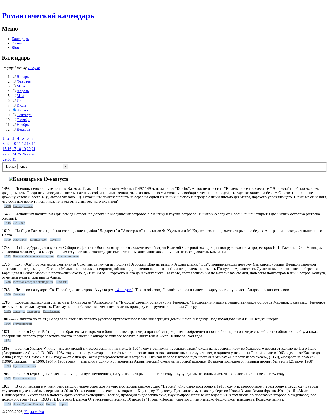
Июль (21, 105)
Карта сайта (34, 412)
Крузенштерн (22, 323)
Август (34, 68)
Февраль (24, 81)
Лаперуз (19, 311)
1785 (7, 311)
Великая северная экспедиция (33, 282)
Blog (15, 47)
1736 (7, 282)
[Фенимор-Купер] (11, 179)
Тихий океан (51, 311)
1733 (7, 256)
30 (9, 159)
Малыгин (62, 282)
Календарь (20, 39)
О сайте (18, 43)
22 (5, 154)
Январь (23, 76)
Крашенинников (68, 256)
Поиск (11, 166)
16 (9, 149)
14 (33, 143)
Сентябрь (24, 115)
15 (5, 149)
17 (14, 149)
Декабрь (23, 129)
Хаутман (55, 239)
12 (24, 143)
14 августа (123, 290)
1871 (7, 340)
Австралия (20, 239)
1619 (7, 239)
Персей (63, 404)
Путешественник (24, 366)
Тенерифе (33, 311)
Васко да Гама (23, 206)
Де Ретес (19, 223)
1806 (7, 323)
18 (19, 149)
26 (24, 154)
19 (24, 149)
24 (14, 154)
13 (29, 143)
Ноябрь (23, 124)
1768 (7, 294)
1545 (7, 223)
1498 (7, 206)
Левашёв (19, 294)
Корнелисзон (38, 239)
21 (33, 149)
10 (14, 143)
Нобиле (51, 404)
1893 (7, 366)
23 (9, 154)
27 (29, 154)
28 (33, 154)
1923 (7, 404)
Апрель (23, 91)
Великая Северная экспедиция (33, 256)
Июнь (21, 100)
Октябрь (23, 120)
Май (20, 96)
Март (21, 86)
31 (14, 159)
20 (29, 149)
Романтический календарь (48, 15)
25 (19, 154)
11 (19, 143)
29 (5, 159)
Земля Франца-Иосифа (28, 404)
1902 (7, 378)
